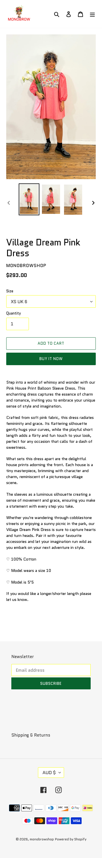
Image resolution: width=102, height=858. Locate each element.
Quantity (13, 313)
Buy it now (51, 358)
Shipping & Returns (30, 735)
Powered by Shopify (70, 839)
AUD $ (49, 772)
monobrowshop (42, 839)
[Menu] (92, 14)
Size (9, 291)
